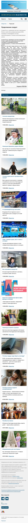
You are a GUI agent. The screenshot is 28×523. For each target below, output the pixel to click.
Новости (3, 19)
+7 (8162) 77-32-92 (15, 476)
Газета (10, 19)
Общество (3, 23)
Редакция (3, 520)
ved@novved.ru (20, 477)
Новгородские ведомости (13, 483)
